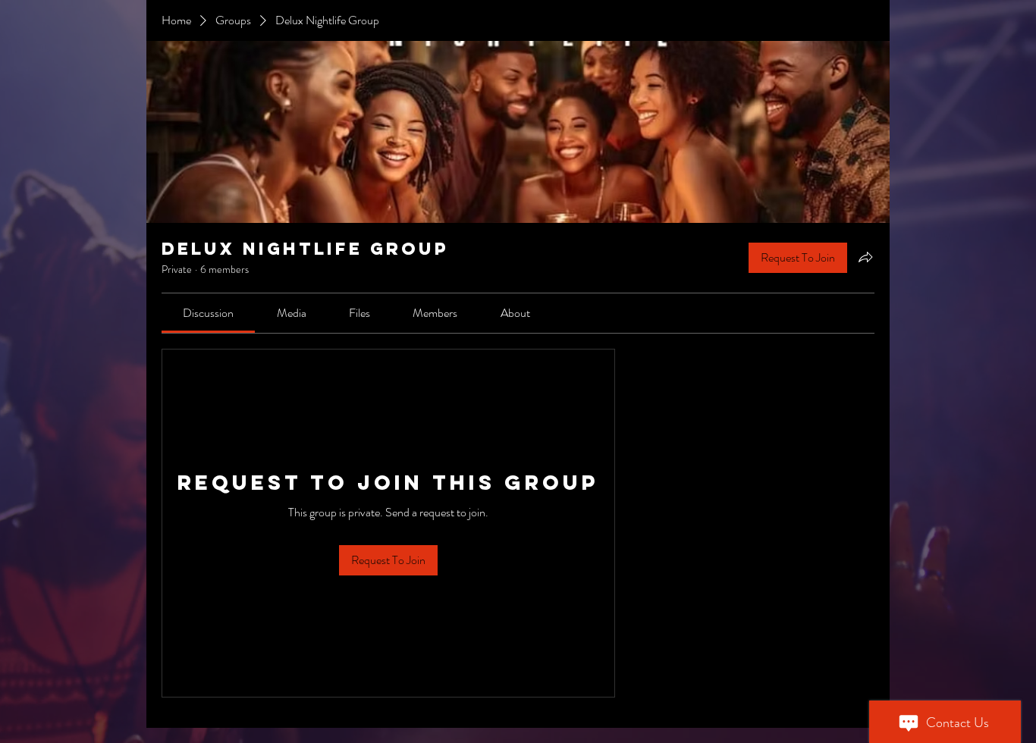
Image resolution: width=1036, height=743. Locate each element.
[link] (208, 312)
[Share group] (865, 257)
